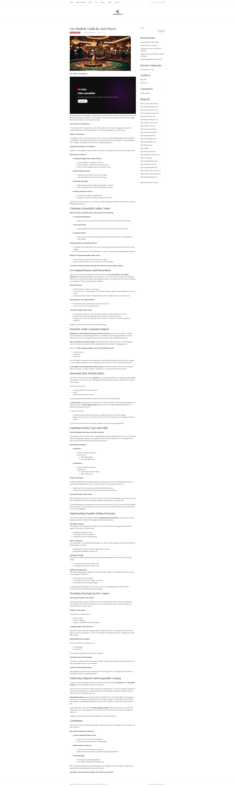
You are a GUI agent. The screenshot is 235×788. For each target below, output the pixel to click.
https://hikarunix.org (146, 145)
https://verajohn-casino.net (148, 164)
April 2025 (143, 79)
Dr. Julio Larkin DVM (89, 32)
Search (142, 28)
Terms (110, 2)
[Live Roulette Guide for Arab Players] (100, 53)
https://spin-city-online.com (148, 129)
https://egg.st (144, 148)
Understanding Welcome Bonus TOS (151, 59)
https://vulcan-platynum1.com (149, 110)
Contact (117, 2)
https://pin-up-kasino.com (148, 151)
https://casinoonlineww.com (148, 167)
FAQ (96, 2)
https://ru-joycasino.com (147, 116)
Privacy (102, 2)
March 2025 (144, 83)
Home (71, 2)
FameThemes (161, 784)
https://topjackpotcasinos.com (149, 107)
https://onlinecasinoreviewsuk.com (150, 174)
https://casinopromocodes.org (149, 113)
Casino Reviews (81, 2)
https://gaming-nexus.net (147, 135)
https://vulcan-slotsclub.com (148, 132)
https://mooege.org (146, 158)
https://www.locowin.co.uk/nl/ (149, 182)
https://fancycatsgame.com (148, 138)
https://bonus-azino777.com (148, 123)
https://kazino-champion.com (149, 119)
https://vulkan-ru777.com (147, 126)
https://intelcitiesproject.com (148, 177)
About (90, 2)
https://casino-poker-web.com (149, 103)
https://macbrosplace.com (148, 142)
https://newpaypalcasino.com (149, 161)
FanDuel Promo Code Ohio (148, 45)
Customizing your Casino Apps (149, 42)
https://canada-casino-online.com (150, 170)
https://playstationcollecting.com (150, 154)
